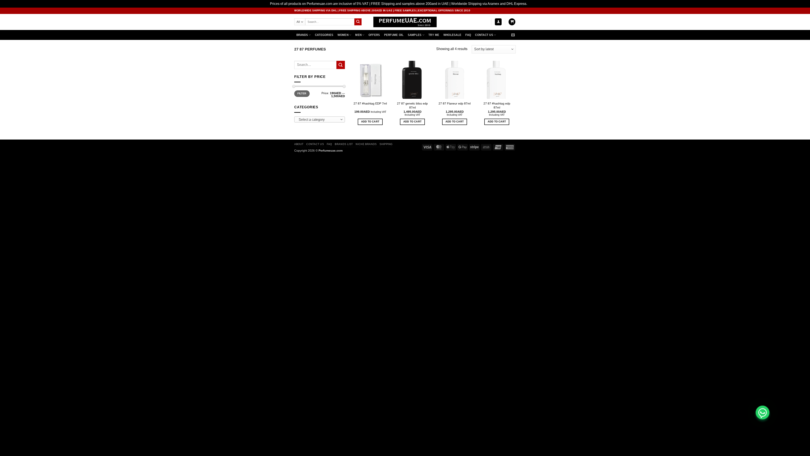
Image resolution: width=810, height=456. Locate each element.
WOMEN (343, 35)
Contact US (484, 35)
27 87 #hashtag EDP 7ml (370, 103)
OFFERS (374, 35)
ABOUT (299, 144)
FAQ (468, 35)
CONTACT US (315, 144)
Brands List (344, 144)
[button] (498, 21)
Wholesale (452, 35)
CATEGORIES (324, 35)
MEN (358, 35)
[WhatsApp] (763, 412)
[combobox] (319, 119)
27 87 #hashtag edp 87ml (496, 105)
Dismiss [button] (534, 3)
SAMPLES (415, 35)
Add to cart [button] (370, 121)
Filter (301, 93)
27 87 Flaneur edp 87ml (455, 103)
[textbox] (318, 120)
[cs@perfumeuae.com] (513, 35)
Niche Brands (366, 144)
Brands (302, 35)
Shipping (386, 144)
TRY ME (433, 35)
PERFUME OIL (394, 35)
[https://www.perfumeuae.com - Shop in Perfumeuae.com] (405, 22)
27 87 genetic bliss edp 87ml (412, 105)
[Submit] (358, 22)
